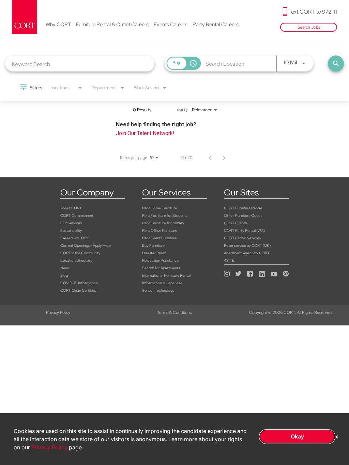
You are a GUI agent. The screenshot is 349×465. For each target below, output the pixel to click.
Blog (64, 275)
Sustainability (71, 230)
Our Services (71, 223)
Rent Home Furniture (159, 208)
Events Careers (170, 25)
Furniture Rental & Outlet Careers (112, 25)
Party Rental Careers (216, 25)
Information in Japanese (162, 282)
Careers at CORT (74, 238)
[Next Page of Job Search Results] (224, 157)
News (65, 268)
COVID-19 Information (79, 282)
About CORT (71, 208)
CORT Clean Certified (78, 290)
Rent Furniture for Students (164, 215)
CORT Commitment (76, 215)
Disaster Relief (154, 253)
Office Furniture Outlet (243, 215)
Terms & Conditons (174, 312)
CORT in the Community (80, 253)
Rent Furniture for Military (163, 223)
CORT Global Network (242, 238)
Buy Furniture (153, 245)
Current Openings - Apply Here (85, 245)
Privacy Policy (58, 312)
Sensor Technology (158, 290)
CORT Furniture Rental (243, 208)
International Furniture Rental (166, 275)
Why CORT (58, 25)
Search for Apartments (161, 268)
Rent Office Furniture (159, 230)
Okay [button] (297, 436)
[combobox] (80, 64)
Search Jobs (309, 27)
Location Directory (76, 260)
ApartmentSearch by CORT (247, 253)
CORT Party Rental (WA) (244, 230)
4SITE (229, 260)
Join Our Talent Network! (145, 133)
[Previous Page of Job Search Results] (210, 157)
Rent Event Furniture (159, 238)
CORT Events (235, 223)
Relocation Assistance (160, 260)
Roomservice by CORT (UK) (247, 245)
